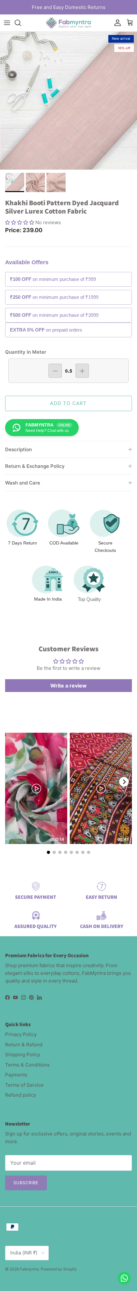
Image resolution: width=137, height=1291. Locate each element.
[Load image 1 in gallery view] (68, 101)
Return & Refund (23, 1045)
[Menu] (7, 23)
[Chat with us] (124, 1278)
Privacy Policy (21, 1034)
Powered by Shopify (59, 1269)
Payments (16, 1075)
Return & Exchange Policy (35, 466)
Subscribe (26, 1182)
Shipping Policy (22, 1054)
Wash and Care (22, 483)
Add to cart (68, 403)
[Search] (21, 23)
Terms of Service (24, 1085)
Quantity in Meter (25, 352)
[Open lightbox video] (36, 788)
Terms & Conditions (27, 1065)
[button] (20, 222)
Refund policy (20, 1095)
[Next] (124, 782)
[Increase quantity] (82, 371)
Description (18, 449)
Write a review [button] (68, 685)
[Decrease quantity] (55, 371)
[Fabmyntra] (68, 23)
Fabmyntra (29, 1269)
